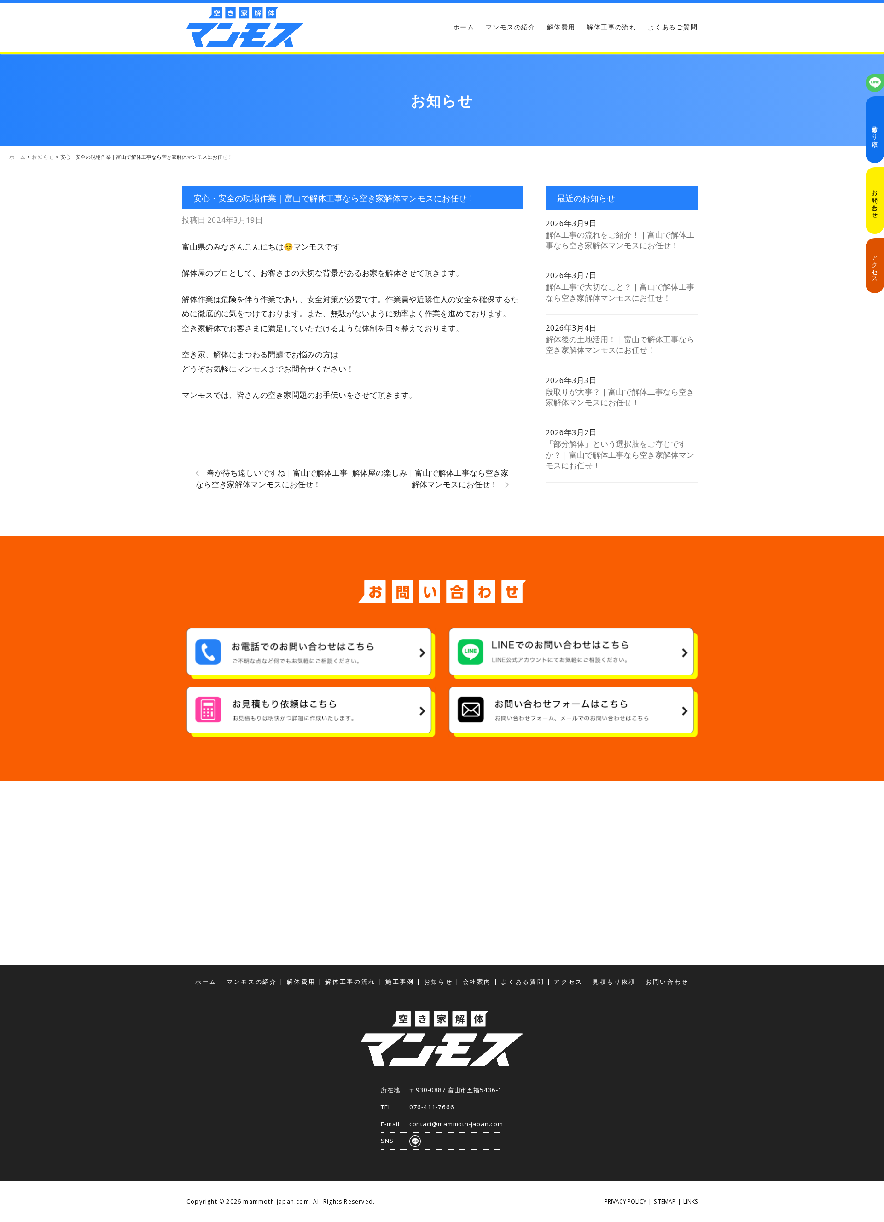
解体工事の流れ (611, 27)
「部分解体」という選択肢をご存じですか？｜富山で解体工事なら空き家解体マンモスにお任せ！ (620, 454)
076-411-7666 (431, 1107)
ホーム (463, 27)
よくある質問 (522, 981)
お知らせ (438, 981)
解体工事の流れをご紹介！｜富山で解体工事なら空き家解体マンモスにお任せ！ (620, 239)
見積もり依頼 (875, 130)
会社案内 (477, 981)
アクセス (875, 265)
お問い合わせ (875, 200)
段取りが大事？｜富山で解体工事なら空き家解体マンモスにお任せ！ (620, 396)
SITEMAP (664, 1201)
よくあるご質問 (673, 27)
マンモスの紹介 (510, 27)
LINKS (690, 1201)
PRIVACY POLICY (625, 1201)
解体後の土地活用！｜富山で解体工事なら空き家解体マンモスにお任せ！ (620, 344)
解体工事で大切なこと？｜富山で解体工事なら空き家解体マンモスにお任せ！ (620, 292)
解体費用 (561, 27)
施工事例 (399, 981)
